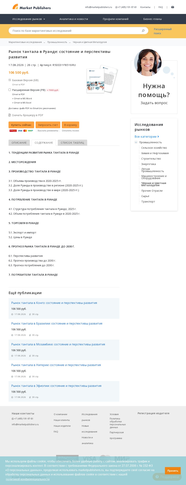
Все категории (146, 137)
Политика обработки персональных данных (118, 423)
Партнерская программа (117, 435)
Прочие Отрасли (152, 190)
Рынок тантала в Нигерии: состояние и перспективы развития (56, 365)
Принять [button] (172, 470)
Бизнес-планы (152, 19)
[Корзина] (172, 7)
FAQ (161, 7)
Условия (114, 414)
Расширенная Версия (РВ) (35, 96)
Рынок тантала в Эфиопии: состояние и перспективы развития (56, 386)
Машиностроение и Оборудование (154, 177)
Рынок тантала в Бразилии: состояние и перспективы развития (56, 323)
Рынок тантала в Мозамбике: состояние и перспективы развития (58, 344)
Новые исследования (89, 428)
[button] (161, 470)
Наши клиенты (62, 420)
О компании (60, 414)
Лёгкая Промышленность (152, 170)
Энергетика (148, 164)
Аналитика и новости (74, 19)
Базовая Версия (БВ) (25, 82)
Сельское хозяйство (154, 147)
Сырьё (145, 196)
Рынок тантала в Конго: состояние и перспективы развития (54, 303)
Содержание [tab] (44, 142)
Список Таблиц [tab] (72, 142)
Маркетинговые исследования (25, 42)
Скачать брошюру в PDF (27, 115)
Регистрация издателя (153, 413)
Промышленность (150, 142)
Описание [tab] (19, 142)
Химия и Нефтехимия (155, 153)
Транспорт (148, 201)
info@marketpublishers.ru (98, 7)
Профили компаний (115, 19)
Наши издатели (62, 425)
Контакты (145, 7)
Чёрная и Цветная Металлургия (153, 184)
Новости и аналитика (87, 440)
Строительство (151, 158)
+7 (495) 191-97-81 (127, 7)
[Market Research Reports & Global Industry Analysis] (32, 6)
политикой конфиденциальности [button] (28, 479)
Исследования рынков (89, 417)
